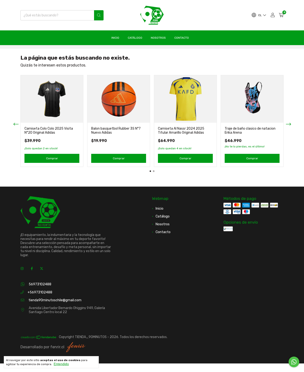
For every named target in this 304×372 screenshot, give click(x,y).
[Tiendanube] (38, 338)
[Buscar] (99, 15)
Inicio (115, 37)
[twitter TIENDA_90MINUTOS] (41, 269)
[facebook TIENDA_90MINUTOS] (31, 269)
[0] (281, 15)
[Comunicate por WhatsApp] (294, 362)
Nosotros (158, 37)
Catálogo (135, 37)
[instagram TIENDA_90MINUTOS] (22, 269)
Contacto (181, 37)
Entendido (61, 364)
